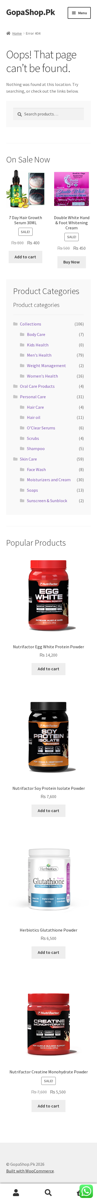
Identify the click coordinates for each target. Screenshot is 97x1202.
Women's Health (42, 376)
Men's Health (39, 355)
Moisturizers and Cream (49, 479)
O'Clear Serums (41, 427)
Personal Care (33, 396)
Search (48, 1193)
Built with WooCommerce (30, 1171)
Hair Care (35, 407)
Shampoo (36, 448)
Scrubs (33, 438)
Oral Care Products (37, 386)
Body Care (36, 334)
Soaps (32, 490)
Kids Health (37, 344)
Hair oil (33, 417)
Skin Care (28, 459)
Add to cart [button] (25, 256)
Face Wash (36, 469)
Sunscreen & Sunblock (47, 500)
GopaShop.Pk (30, 12)
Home (17, 33)
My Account (16, 1193)
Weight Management (46, 365)
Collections (30, 324)
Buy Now (71, 262)
